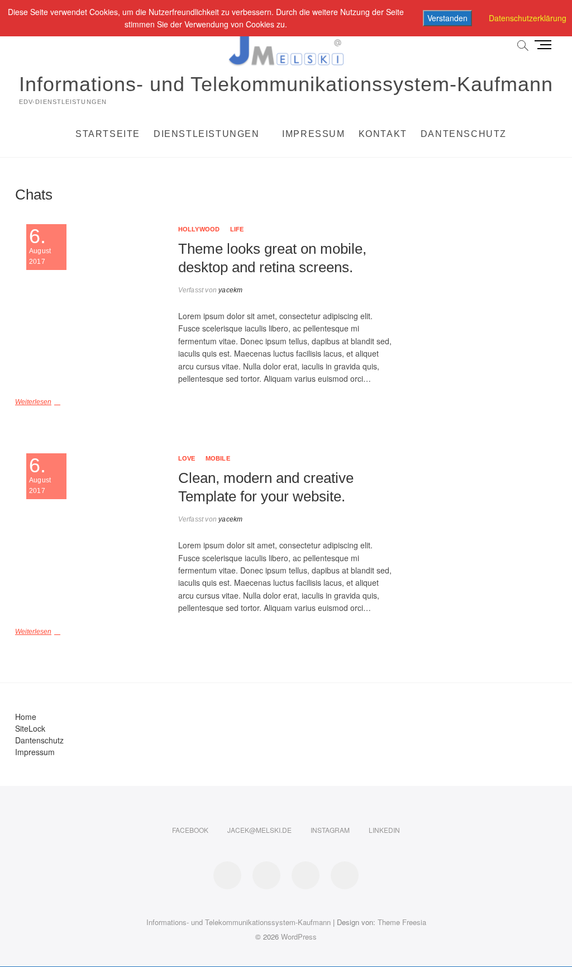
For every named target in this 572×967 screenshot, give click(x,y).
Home (25, 716)
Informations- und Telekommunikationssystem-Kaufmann (286, 84)
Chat (378, 188)
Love (187, 458)
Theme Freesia (402, 922)
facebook (190, 830)
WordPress (299, 936)
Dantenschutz (464, 134)
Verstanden (447, 17)
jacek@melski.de (259, 830)
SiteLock (30, 728)
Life (237, 229)
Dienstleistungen (207, 134)
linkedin (384, 830)
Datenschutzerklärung (527, 17)
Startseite (107, 134)
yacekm (229, 290)
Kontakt (383, 134)
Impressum (313, 134)
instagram (330, 830)
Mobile (218, 458)
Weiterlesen (33, 402)
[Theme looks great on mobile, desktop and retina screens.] (91, 300)
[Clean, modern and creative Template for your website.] (91, 529)
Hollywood (199, 229)
